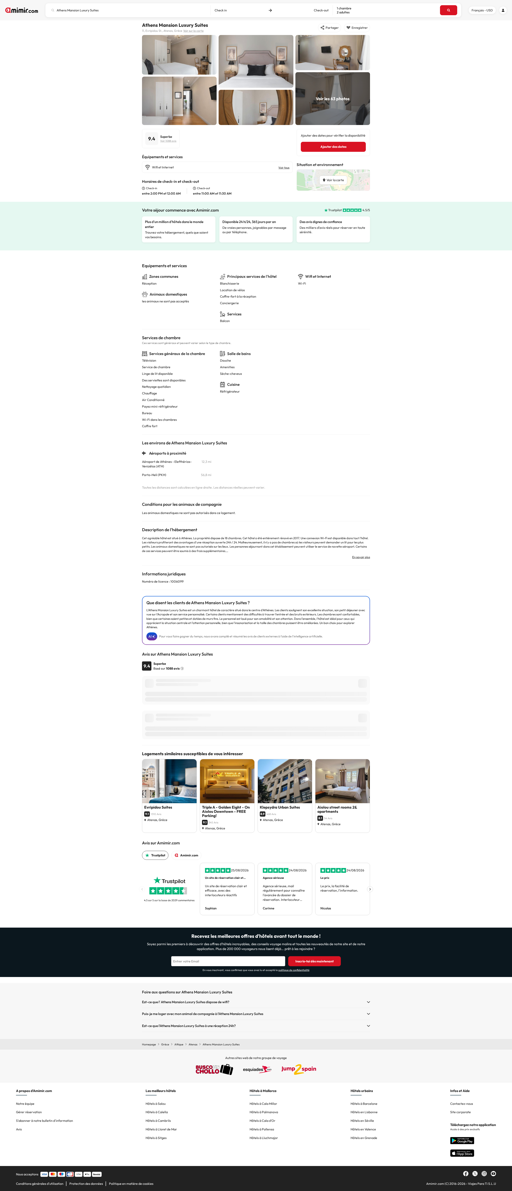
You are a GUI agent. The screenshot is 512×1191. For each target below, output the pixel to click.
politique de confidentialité (293, 970)
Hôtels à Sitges (156, 1138)
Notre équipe (25, 1104)
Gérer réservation (29, 1112)
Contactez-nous (461, 1104)
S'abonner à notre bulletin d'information (44, 1121)
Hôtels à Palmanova (264, 1112)
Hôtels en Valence (363, 1129)
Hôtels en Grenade (364, 1138)
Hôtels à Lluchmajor (264, 1138)
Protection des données (86, 1184)
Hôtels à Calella (157, 1112)
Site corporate (460, 1112)
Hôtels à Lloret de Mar (161, 1129)
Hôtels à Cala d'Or (262, 1121)
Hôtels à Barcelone (364, 1104)
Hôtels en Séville (362, 1121)
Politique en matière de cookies (131, 1184)
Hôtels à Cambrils (158, 1121)
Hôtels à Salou (156, 1104)
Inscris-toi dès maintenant (314, 961)
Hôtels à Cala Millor (263, 1104)
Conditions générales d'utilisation (39, 1184)
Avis (19, 1129)
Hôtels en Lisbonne (364, 1112)
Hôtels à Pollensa (262, 1129)
